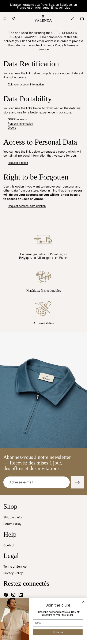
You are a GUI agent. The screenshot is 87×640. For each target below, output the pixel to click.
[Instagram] (13, 594)
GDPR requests (17, 119)
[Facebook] (5, 594)
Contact (8, 545)
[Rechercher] (14, 18)
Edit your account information (26, 84)
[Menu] (5, 18)
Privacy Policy (13, 573)
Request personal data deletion (27, 206)
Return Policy (12, 524)
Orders (12, 127)
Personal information (20, 123)
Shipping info (12, 517)
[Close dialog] (83, 602)
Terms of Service (15, 566)
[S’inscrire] (77, 482)
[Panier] (82, 18)
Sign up (58, 632)
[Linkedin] (20, 594)
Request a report (18, 162)
